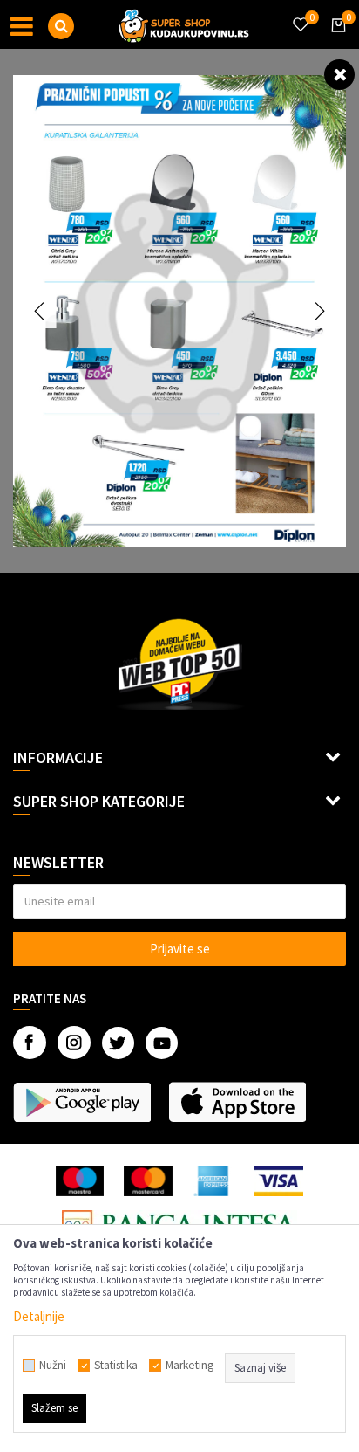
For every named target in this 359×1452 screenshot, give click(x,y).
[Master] (148, 1181)
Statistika (116, 1365)
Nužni (52, 1365)
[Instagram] (74, 1042)
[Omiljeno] (300, 14)
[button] (61, 26)
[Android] (82, 1102)
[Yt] (162, 1043)
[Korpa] (335, 41)
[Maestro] (80, 1181)
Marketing (189, 1365)
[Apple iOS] (237, 1102)
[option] (179, 311)
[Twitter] (118, 1043)
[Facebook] (29, 1042)
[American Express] (213, 1181)
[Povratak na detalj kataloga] (339, 73)
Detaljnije (38, 1316)
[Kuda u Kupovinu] (184, 24)
